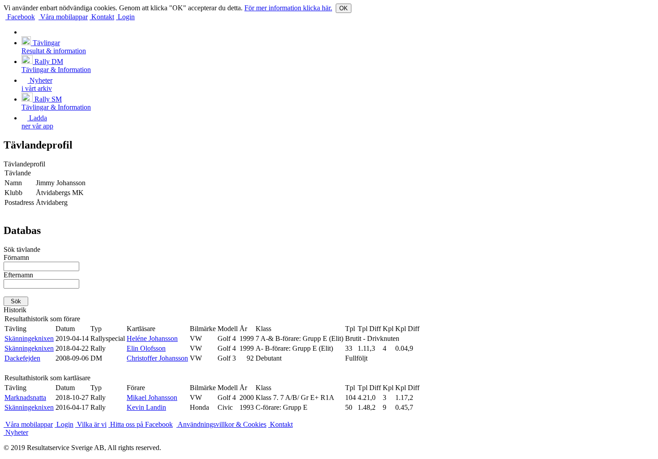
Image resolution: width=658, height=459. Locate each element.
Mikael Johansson (152, 397)
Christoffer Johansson (157, 358)
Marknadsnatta (25, 397)
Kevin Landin (146, 407)
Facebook (20, 17)
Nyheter (16, 432)
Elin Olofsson (146, 348)
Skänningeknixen (29, 338)
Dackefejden (22, 358)
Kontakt (102, 17)
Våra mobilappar (63, 17)
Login (125, 17)
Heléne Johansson (152, 338)
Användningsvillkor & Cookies (221, 424)
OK (343, 8)
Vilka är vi (91, 424)
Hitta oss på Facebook (140, 424)
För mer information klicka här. (288, 8)
